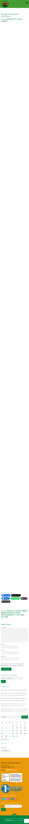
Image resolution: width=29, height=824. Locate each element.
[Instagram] (9, 798)
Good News (21, 611)
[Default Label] (12, 798)
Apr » (6, 743)
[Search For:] (11, 717)
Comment (4, 627)
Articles (11, 611)
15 (9, 730)
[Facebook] (2, 798)
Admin (4, 21)
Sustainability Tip (10, 615)
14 (5, 730)
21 (5, 733)
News (3, 613)
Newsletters (13, 613)
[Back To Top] (14, 815)
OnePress (9, 820)
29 (9, 736)
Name (3, 644)
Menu (26, 3)
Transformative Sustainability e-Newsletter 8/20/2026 (13, 690)
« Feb (2, 743)
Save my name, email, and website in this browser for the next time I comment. (12, 664)
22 (9, 733)
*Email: (3, 678)
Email (3, 650)
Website (3, 656)
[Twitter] (6, 798)
